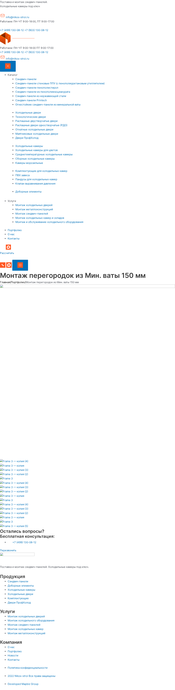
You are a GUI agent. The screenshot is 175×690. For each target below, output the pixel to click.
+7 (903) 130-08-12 (36, 30)
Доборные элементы (28, 191)
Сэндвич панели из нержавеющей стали (40, 96)
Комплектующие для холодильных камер (41, 171)
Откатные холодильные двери (34, 129)
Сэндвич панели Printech (31, 100)
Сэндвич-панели (25, 79)
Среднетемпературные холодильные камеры (44, 154)
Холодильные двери (28, 112)
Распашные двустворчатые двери (36, 121)
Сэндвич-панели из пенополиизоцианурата (42, 91)
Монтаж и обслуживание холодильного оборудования (49, 222)
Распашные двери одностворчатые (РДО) (41, 125)
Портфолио (15, 230)
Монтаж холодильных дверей (33, 205)
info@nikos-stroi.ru (17, 17)
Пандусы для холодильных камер (36, 179)
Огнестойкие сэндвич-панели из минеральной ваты (47, 104)
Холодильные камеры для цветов (36, 150)
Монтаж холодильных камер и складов (39, 217)
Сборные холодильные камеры (35, 158)
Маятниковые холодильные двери (36, 133)
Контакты (13, 238)
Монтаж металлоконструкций (34, 209)
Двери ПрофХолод (26, 137)
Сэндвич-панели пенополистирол (36, 87)
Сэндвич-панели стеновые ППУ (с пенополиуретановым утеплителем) (60, 83)
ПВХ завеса (22, 175)
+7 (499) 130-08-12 (12, 30)
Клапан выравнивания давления (35, 183)
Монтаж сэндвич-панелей (31, 213)
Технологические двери (30, 116)
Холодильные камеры (29, 146)
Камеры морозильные (29, 163)
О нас (11, 234)
